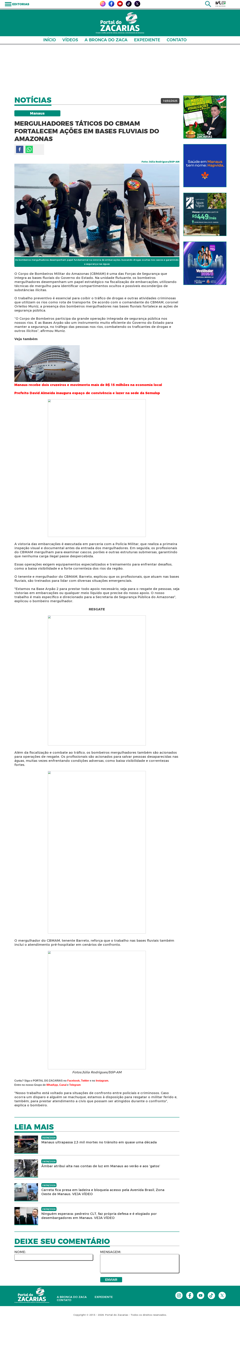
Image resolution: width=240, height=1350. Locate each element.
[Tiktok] (129, 5)
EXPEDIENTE (147, 39)
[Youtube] (120, 5)
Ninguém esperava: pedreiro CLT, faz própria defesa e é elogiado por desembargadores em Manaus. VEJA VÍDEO (99, 1216)
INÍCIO (49, 39)
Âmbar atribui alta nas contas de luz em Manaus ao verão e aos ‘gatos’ (100, 1166)
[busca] (208, 6)
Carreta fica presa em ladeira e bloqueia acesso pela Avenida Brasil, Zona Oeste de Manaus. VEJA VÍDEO (102, 1192)
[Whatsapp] (29, 149)
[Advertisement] (120, 70)
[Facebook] (111, 5)
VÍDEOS (70, 39)
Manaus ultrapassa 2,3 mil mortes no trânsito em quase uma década (99, 1142)
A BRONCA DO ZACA (106, 39)
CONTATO (177, 39)
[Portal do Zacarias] (120, 23)
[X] (137, 5)
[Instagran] (103, 5)
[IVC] (220, 4)
